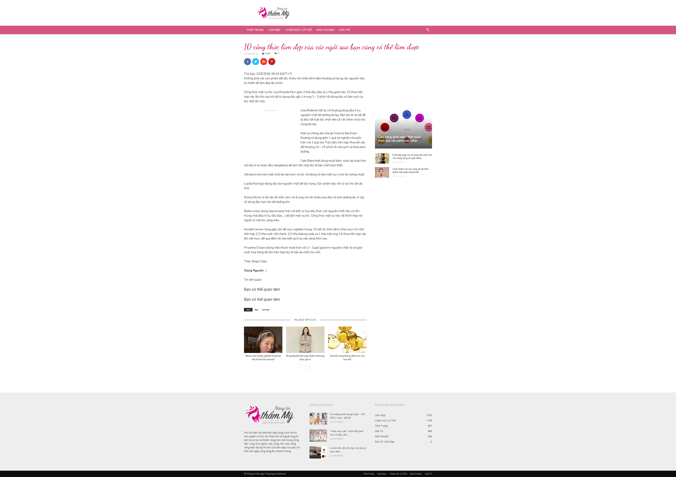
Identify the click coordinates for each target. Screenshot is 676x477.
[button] (428, 30)
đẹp (256, 309)
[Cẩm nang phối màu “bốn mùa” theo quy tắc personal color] (403, 129)
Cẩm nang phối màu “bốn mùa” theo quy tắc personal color (400, 139)
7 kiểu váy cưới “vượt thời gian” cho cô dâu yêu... (347, 432)
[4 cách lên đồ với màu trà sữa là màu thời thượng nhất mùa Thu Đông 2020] (318, 452)
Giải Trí (344, 30)
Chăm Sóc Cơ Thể (299, 30)
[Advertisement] (368, 13)
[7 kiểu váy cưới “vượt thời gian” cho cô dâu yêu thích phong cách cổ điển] (318, 435)
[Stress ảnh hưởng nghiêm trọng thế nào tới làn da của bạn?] (263, 340)
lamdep (266, 309)
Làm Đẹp (275, 30)
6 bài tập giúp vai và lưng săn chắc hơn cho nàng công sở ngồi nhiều (412, 156)
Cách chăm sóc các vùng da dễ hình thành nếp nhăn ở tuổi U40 (410, 171)
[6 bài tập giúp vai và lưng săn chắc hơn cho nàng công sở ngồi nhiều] (382, 158)
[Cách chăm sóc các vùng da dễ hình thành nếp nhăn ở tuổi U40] (382, 172)
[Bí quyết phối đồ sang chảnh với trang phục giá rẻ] (305, 340)
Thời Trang (255, 30)
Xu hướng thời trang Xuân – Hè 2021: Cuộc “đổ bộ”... (347, 416)
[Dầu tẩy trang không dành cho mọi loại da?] (347, 340)
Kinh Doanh (325, 30)
